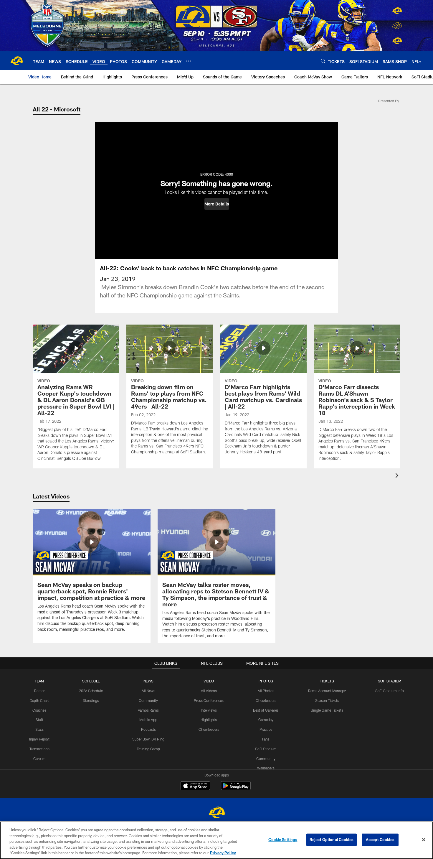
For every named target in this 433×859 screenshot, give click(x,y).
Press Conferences (209, 700)
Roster (39, 691)
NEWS (148, 681)
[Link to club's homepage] (16, 61)
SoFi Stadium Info (389, 691)
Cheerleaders (209, 729)
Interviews (209, 710)
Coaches (39, 710)
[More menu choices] (188, 61)
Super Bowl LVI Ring (148, 739)
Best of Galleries (266, 710)
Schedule (91, 681)
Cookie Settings (282, 839)
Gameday (265, 720)
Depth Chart (39, 700)
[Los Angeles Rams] (216, 813)
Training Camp (148, 749)
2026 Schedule (91, 691)
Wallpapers (266, 768)
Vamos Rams (148, 710)
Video (209, 681)
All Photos (266, 691)
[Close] (423, 839)
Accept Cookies (380, 839)
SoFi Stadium (266, 749)
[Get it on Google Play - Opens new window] (235, 788)
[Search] (323, 61)
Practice (266, 729)
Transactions (39, 749)
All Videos (209, 691)
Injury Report (39, 739)
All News (148, 691)
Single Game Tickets (327, 710)
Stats (39, 729)
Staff (39, 720)
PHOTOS (266, 681)
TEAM (39, 681)
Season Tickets (327, 700)
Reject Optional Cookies (331, 839)
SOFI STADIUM (389, 681)
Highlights (209, 720)
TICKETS (327, 681)
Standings (91, 700)
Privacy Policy (223, 852)
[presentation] (398, 476)
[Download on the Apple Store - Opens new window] (195, 786)
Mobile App (148, 720)
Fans (266, 739)
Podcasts (148, 729)
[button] (216, 204)
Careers (39, 758)
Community (148, 700)
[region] (216, 840)
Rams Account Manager (327, 691)
